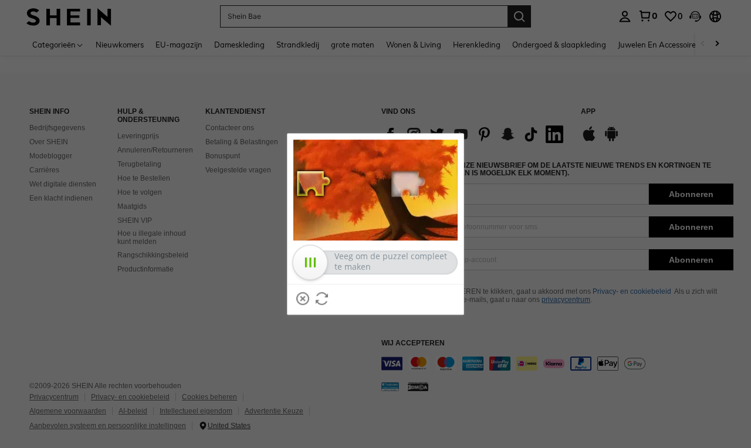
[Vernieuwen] (322, 298)
